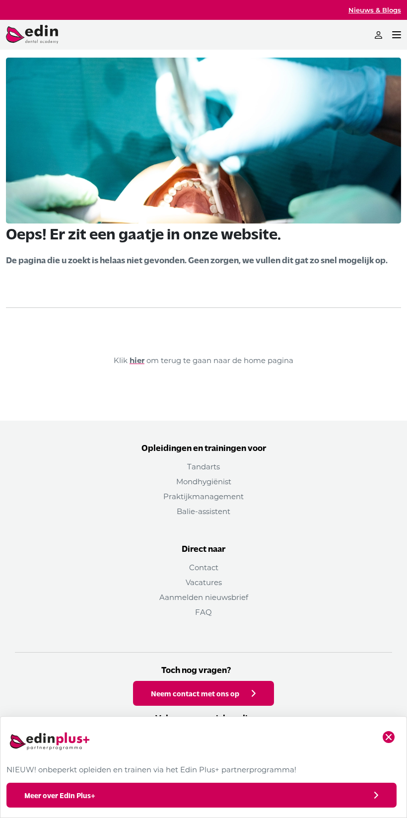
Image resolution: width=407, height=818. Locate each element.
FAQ (203, 612)
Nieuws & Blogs (374, 9)
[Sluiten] (389, 737)
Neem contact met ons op (195, 693)
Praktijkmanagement (203, 496)
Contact (203, 567)
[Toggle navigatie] (396, 34)
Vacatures (204, 582)
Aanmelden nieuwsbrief (203, 597)
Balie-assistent (203, 511)
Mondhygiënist (203, 481)
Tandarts (203, 466)
